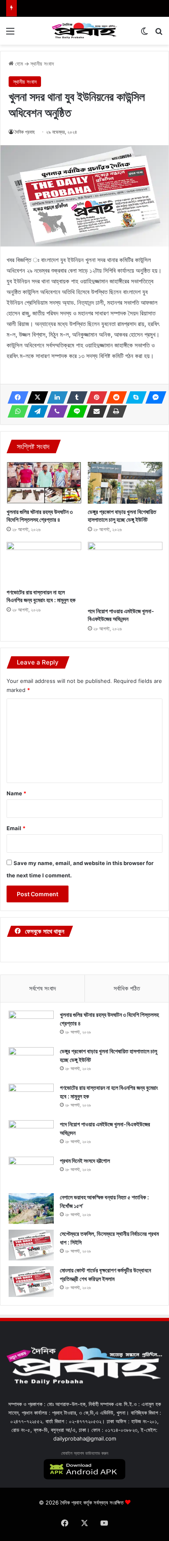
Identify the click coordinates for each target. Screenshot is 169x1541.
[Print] (114, 411)
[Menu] (10, 34)
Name (16, 793)
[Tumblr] (74, 397)
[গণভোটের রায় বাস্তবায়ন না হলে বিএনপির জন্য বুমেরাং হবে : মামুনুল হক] (44, 563)
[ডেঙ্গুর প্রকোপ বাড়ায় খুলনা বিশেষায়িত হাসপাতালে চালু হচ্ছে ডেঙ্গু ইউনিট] (125, 483)
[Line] (74, 411)
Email (16, 828)
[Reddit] (114, 397)
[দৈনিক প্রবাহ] (84, 31)
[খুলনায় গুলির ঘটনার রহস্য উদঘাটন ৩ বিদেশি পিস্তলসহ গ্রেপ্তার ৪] (44, 483)
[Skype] (134, 397)
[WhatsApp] (15, 411)
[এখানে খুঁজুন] (159, 34)
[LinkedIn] (55, 397)
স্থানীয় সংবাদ (42, 63)
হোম (18, 63)
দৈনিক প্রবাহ (25, 132)
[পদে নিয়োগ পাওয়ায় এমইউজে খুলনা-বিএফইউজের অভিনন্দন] (125, 572)
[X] (35, 397)
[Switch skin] (144, 34)
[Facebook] (15, 397)
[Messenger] (153, 397)
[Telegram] (35, 411)
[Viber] (55, 411)
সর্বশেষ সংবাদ (42, 988)
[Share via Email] (94, 411)
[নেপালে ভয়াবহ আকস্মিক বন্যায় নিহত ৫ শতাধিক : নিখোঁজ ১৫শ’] (31, 1208)
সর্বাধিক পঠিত (127, 988)
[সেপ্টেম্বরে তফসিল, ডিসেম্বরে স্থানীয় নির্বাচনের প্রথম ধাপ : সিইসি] (31, 1245)
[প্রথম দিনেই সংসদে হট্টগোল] (31, 1172)
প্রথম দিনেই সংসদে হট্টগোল (85, 1160)
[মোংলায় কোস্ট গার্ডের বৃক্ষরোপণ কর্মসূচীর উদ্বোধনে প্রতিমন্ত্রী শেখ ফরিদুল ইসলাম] (31, 1281)
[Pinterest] (94, 397)
